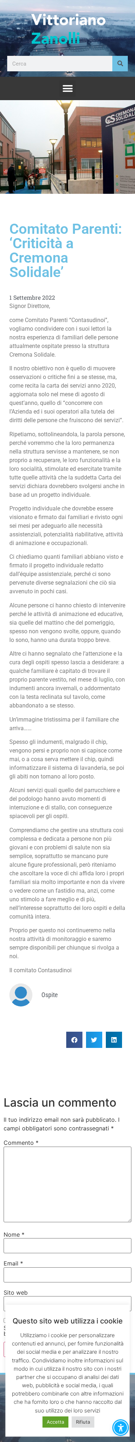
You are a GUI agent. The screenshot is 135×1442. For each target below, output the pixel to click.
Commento (21, 1143)
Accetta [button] (55, 1422)
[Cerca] (120, 63)
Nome (14, 1234)
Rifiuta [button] (83, 1422)
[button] (67, 88)
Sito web (16, 1292)
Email (13, 1263)
